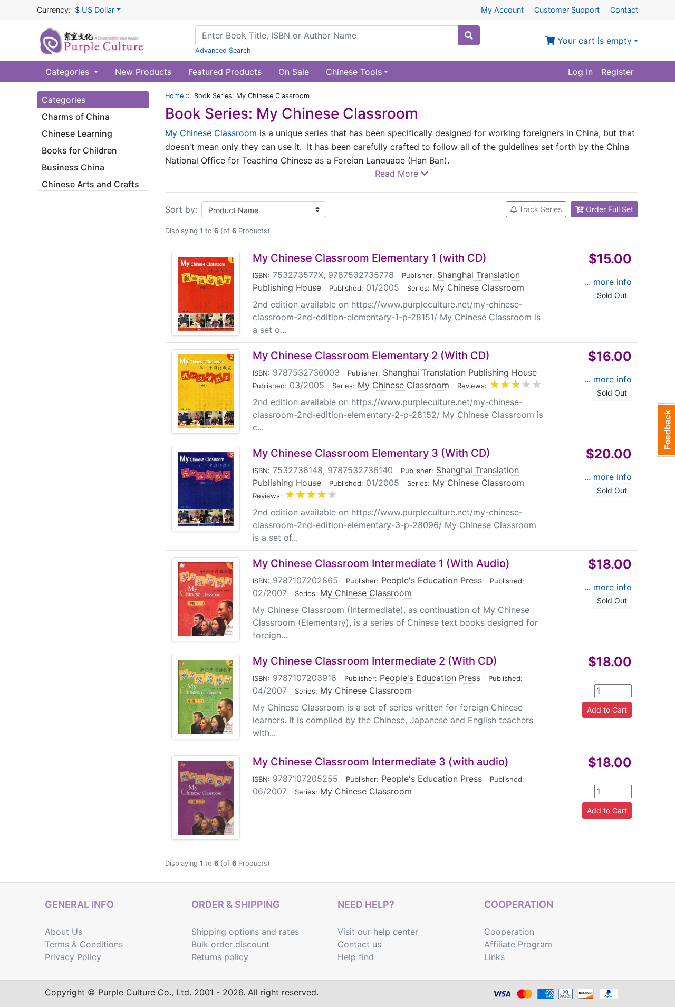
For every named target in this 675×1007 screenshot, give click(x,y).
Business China (73, 167)
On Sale (293, 71)
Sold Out (612, 295)
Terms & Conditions (84, 944)
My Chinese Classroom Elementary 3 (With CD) (371, 453)
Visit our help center (378, 931)
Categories (68, 71)
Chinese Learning (77, 133)
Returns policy (219, 957)
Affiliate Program (518, 944)
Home (174, 96)
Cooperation (509, 931)
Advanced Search (223, 50)
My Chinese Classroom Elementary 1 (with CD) (370, 258)
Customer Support (567, 9)
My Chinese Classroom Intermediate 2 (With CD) (375, 661)
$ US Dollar (94, 9)
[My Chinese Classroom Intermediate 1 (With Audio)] (205, 599)
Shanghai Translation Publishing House (460, 372)
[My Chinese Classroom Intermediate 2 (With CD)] (205, 697)
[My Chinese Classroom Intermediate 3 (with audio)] (206, 798)
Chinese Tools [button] (354, 71)
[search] (469, 35)
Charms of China (76, 116)
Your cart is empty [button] (593, 40)
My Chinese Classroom (211, 133)
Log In (580, 71)
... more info (608, 281)
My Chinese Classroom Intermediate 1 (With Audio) (381, 563)
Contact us (359, 944)
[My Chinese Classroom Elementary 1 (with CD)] (206, 294)
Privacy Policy (73, 957)
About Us (63, 931)
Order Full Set (608, 209)
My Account (502, 9)
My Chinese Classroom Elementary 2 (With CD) (371, 355)
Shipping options (225, 931)
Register (617, 71)
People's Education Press (431, 580)
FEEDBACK (666, 430)
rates (289, 931)
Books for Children (79, 150)
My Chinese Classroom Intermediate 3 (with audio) (381, 761)
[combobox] (326, 35)
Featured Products (225, 71)
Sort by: (181, 209)
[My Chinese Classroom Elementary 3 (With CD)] (206, 489)
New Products (143, 71)
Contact (624, 9)
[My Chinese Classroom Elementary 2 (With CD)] (206, 391)
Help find (356, 957)
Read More (398, 173)
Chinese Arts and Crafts (90, 184)
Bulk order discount (230, 944)
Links (494, 957)
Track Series (539, 209)
